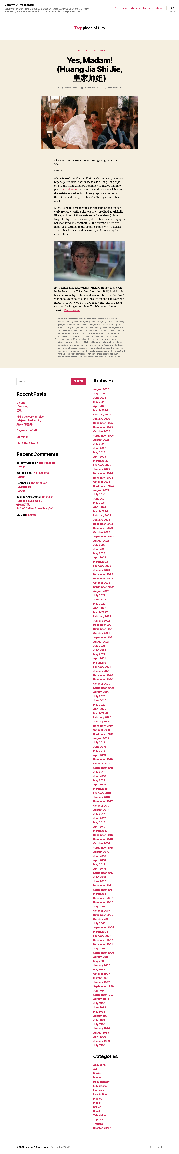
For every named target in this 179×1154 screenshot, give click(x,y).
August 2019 (101, 738)
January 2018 (101, 797)
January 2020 (101, 721)
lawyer (108, 336)
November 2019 (103, 725)
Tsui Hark (82, 356)
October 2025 (101, 431)
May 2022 (99, 603)
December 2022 (103, 574)
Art (116, 8)
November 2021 (103, 629)
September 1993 (103, 994)
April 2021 (99, 658)
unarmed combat (95, 356)
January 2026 (101, 418)
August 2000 (101, 957)
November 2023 (103, 528)
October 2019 (101, 729)
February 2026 (102, 414)
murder (77, 345)
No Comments (114, 87)
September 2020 (103, 687)
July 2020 (99, 696)
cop (96, 324)
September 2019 (103, 734)
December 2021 (103, 624)
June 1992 (99, 1007)
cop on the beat (106, 324)
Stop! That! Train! (27, 443)
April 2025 (99, 456)
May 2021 (99, 654)
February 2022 (102, 616)
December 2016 (103, 835)
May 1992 (99, 1011)
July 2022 (99, 595)
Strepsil (66, 354)
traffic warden (71, 356)
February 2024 (102, 515)
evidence (83, 330)
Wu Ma (117, 356)
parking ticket (64, 348)
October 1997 (101, 973)
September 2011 (103, 889)
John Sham (62, 336)
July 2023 (99, 544)
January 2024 (101, 519)
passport (75, 348)
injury (106, 333)
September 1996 (103, 986)
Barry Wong (85, 321)
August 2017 (101, 809)
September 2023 (103, 536)
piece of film (85, 348)
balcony (69, 321)
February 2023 (102, 565)
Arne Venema (98, 318)
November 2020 (103, 679)
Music (159, 8)
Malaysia (77, 339)
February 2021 (102, 666)
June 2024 (99, 498)
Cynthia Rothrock (106, 327)
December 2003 (103, 940)
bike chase (96, 321)
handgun (83, 333)
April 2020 (99, 708)
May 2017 (99, 822)
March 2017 (100, 830)
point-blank (111, 348)
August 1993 (101, 999)
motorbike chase (65, 345)
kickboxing (80, 336)
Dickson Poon (64, 330)
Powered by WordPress (62, 1147)
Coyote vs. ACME (27, 430)
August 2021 (101, 641)
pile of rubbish (98, 348)
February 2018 (102, 792)
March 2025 (100, 460)
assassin (61, 321)
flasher (112, 330)
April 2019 (99, 755)
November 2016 (103, 839)
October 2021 (101, 633)
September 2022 (103, 587)
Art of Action (70, 189)
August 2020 (101, 692)
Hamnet (31, 514)
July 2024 (99, 494)
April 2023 (99, 557)
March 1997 (100, 977)
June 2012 (99, 881)
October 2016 (101, 843)
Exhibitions (135, 8)
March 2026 (100, 410)
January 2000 (101, 965)
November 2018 (103, 759)
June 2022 (99, 599)
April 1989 (99, 1036)
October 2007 (101, 910)
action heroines (71, 318)
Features (77, 51)
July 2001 (99, 948)
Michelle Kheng (91, 342)
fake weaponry (95, 330)
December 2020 (103, 675)
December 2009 (103, 898)
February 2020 (102, 717)
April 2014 (99, 868)
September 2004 (103, 927)
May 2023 (99, 553)
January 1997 (101, 982)
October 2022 (101, 582)
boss (113, 321)
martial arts (105, 339)
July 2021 (99, 645)
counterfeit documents (87, 327)
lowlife (69, 339)
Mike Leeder (118, 342)
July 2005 (99, 923)
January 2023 (101, 570)
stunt (73, 354)
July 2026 (99, 393)
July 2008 (99, 906)
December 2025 (103, 422)
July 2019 (99, 742)
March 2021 (100, 662)
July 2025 (99, 444)
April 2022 (99, 607)
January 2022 (101, 620)
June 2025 (99, 448)
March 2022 (100, 612)
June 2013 (99, 877)
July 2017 (99, 814)
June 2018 (99, 776)
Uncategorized (102, 1128)
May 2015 (99, 864)
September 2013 (103, 872)
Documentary (101, 1081)
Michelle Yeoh (105, 342)
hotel (101, 333)
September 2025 (103, 435)
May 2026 (99, 402)
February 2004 (102, 935)
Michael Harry (64, 342)
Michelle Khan (77, 342)
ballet (76, 321)
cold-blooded (69, 324)
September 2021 (103, 637)
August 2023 (101, 540)
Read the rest (72, 310)
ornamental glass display (92, 345)
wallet (110, 356)
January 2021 (101, 671)
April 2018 (99, 784)
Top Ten (98, 1119)
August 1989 (101, 1032)
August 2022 (101, 591)
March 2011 (100, 893)
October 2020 (101, 683)
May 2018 (99, 780)
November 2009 (103, 902)
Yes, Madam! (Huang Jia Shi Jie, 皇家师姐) (89, 69)
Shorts (97, 1111)
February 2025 (102, 465)
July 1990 (99, 1024)
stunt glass (81, 354)
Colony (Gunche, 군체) (22, 406)
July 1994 (99, 990)
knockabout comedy (95, 336)
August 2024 (101, 490)
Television (99, 1115)
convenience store (84, 324)
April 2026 (99, 406)
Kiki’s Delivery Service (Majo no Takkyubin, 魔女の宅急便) (30, 420)
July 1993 (99, 1003)
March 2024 (100, 511)
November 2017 (103, 801)
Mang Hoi (86, 339)
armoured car (85, 318)
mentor (114, 339)
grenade (74, 333)
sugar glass (108, 354)
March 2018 (100, 788)
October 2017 (101, 805)
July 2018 (99, 772)
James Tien (115, 333)
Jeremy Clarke (70, 87)
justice (71, 336)
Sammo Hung (110, 351)
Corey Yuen (71, 327)
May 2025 (99, 452)
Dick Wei (119, 327)
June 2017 (99, 818)
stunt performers (94, 354)
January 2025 (101, 469)
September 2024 (103, 486)
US (105, 356)
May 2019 (99, 750)
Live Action (91, 51)
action (60, 318)
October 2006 (101, 919)
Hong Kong (93, 333)
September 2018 (103, 767)
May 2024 (99, 502)
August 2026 (101, 389)
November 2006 (103, 914)
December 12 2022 (92, 87)
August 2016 (101, 851)
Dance (97, 1077)
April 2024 (99, 507)
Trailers (98, 1123)
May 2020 (99, 704)
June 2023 (99, 549)
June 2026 (99, 397)
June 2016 (99, 856)
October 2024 (101, 481)
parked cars (117, 345)
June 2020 (99, 700)
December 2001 (103, 944)
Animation (99, 1064)
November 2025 (103, 427)
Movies (146, 8)
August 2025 (101, 439)
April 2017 (99, 826)
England (74, 330)
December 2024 (103, 473)
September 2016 (103, 847)
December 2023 (103, 523)
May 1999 (99, 969)
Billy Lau (106, 321)
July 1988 (99, 1045)
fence (105, 330)
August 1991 (101, 1015)
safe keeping (97, 351)
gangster (120, 330)
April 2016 (99, 860)
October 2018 (101, 763)
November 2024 (103, 477)
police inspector (70, 351)
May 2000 (99, 961)
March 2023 (100, 561)
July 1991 (99, 1020)
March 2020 (100, 713)
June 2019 (99, 746)
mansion (95, 339)
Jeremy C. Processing (19, 4)
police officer (84, 351)
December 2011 (102, 885)
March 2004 (100, 931)
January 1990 (101, 1028)
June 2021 (99, 650)
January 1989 (101, 1041)
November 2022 (103, 578)
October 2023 (101, 532)
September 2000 (103, 952)
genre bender (64, 333)
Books (124, 8)
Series (97, 1107)
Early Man (22, 436)
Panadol (107, 345)
